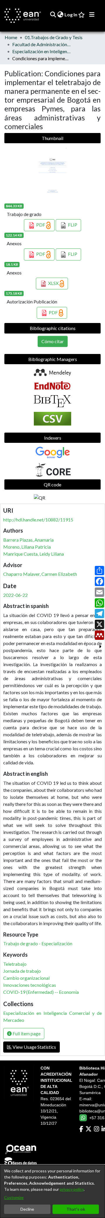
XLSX (53, 283)
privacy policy (72, 1189)
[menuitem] (60, 14)
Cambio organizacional (26, 978)
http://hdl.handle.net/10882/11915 (38, 519)
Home (11, 37)
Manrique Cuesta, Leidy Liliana (33, 554)
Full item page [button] (26, 1033)
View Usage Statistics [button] (34, 1047)
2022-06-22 (15, 595)
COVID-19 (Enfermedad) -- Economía (41, 992)
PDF (40, 224)
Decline (27, 1209)
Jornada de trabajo (22, 971)
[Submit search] (53, 14)
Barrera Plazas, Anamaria (28, 540)
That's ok (75, 1209)
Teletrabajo (15, 964)
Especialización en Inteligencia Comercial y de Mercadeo (41, 51)
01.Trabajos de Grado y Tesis (54, 37)
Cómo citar (52, 341)
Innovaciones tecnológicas (29, 985)
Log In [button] (71, 14)
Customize (14, 1197)
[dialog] (52, 1191)
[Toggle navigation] (92, 14)
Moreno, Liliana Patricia (27, 547)
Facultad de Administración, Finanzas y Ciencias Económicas (41, 44)
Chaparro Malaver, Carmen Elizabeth (40, 574)
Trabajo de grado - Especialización (37, 943)
